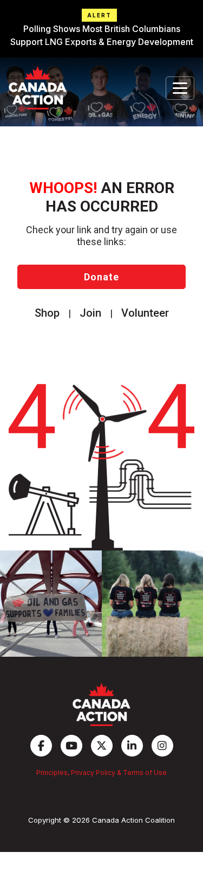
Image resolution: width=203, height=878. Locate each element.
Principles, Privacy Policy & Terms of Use (101, 772)
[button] (101, 28)
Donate (101, 277)
